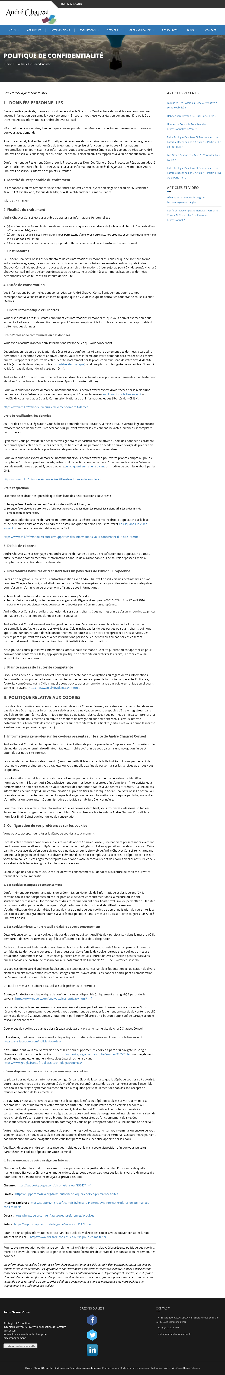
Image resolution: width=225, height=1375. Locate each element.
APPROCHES (34, 30)
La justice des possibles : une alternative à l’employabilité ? (192, 105)
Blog (190, 30)
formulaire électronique (68, 364)
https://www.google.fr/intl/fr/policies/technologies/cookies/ (43, 1063)
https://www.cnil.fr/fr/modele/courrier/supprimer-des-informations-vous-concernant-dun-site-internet (72, 537)
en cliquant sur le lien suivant (122, 394)
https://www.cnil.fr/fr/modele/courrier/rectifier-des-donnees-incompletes (52, 479)
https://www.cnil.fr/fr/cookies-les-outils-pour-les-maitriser (68, 1237)
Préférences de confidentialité (20, 1345)
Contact (210, 30)
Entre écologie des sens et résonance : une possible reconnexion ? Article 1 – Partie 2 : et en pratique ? (194, 142)
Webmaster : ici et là (160, 1368)
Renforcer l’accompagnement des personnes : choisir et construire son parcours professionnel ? (194, 215)
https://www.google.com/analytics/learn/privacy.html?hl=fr (54, 999)
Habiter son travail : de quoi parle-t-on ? (191, 116)
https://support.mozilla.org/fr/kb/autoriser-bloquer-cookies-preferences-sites (66, 1194)
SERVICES (112, 30)
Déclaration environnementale (134, 1368)
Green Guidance (140, 30)
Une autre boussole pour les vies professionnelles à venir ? (186, 127)
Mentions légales (110, 1368)
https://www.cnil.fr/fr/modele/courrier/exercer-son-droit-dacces (46, 407)
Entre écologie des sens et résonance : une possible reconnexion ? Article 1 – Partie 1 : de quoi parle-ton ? (194, 172)
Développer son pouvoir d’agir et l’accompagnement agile (186, 200)
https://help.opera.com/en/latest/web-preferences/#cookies (54, 1215)
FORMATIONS (88, 30)
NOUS (12, 30)
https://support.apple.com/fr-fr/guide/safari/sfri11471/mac (53, 1224)
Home (8, 64)
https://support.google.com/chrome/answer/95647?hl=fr (54, 1185)
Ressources (170, 30)
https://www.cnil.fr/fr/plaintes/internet (54, 688)
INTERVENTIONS (60, 30)
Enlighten (195, 1368)
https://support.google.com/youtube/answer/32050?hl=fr (94, 1054)
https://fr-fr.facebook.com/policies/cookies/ (32, 1041)
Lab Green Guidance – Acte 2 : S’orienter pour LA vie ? (193, 157)
